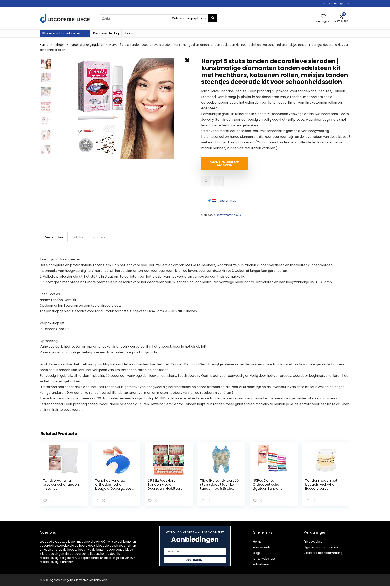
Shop (59, 45)
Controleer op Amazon (224, 163)
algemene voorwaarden (321, 547)
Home (44, 45)
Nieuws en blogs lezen (336, 3)
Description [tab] (53, 237)
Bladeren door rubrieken (61, 33)
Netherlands (227, 200)
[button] (187, 60)
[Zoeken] (212, 18)
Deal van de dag (106, 33)
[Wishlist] (323, 16)
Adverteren (261, 564)
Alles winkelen (262, 547)
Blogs (128, 33)
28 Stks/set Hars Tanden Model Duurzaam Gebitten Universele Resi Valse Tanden (165, 488)
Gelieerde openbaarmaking (323, 553)
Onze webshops (264, 559)
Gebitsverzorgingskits (87, 45)
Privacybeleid (313, 541)
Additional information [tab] (89, 237)
